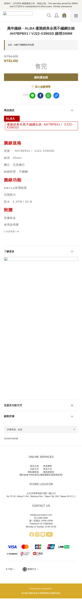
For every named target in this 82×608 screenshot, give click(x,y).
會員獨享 (47, 466)
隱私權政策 (33, 472)
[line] (32, 96)
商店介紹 (34, 466)
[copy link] (56, 96)
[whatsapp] (48, 96)
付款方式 (34, 469)
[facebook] (40, 96)
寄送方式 (47, 469)
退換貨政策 (48, 472)
